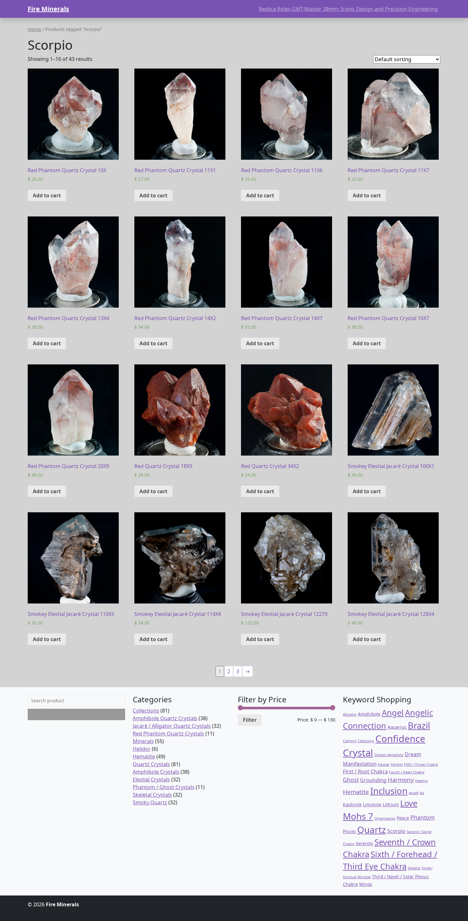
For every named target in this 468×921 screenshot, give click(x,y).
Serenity (364, 843)
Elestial (383, 764)
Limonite (372, 804)
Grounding (373, 780)
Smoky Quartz (150, 802)
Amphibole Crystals (156, 771)
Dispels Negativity (388, 755)
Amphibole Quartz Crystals (165, 718)
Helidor (142, 748)
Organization (384, 818)
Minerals (143, 741)
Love (408, 803)
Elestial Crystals (151, 779)
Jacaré (413, 793)
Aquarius (397, 727)
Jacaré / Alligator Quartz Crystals (172, 725)
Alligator (350, 714)
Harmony (401, 780)
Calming (350, 741)
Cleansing (366, 741)
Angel (393, 712)
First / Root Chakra (365, 771)
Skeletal (414, 868)
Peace (403, 818)
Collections (146, 710)
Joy (422, 793)
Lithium (391, 804)
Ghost (351, 780)
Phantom (422, 817)
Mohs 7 (358, 816)
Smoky (427, 868)
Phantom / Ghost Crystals (164, 787)
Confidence (400, 738)
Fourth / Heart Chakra (406, 772)
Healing (421, 780)
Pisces (349, 831)
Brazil (419, 725)
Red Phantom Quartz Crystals (168, 733)
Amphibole (369, 714)
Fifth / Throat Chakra (421, 764)
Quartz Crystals (151, 764)
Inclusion (389, 791)
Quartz (371, 829)
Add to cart (47, 195)
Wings (365, 884)
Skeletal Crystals (152, 794)
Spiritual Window (357, 877)
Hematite (144, 756)
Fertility (397, 764)
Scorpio (396, 831)
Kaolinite (352, 804)
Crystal (358, 752)
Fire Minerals (48, 8)
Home (34, 29)
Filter (250, 719)
